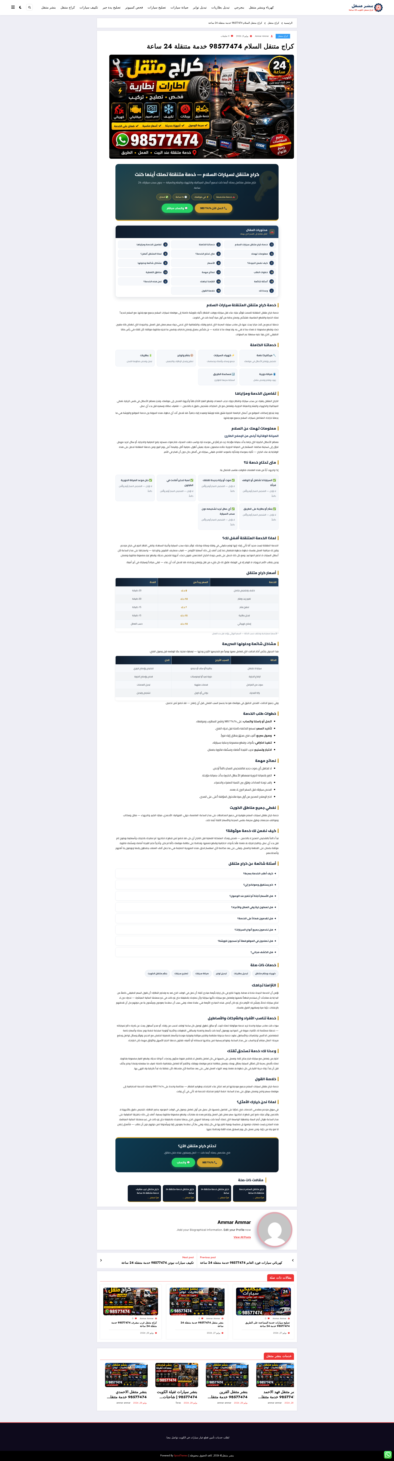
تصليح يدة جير (112, 7)
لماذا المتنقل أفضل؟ (153, 254)
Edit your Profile (234, 1229)
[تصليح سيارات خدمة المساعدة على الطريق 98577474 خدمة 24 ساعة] (263, 1301)
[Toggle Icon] (13, 7)
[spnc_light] (20, 7)
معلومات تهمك (261, 254)
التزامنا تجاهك (210, 281)
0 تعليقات (225, 36)
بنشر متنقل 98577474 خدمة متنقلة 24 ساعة (202, 1324)
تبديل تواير (200, 7)
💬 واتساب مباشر (177, 208)
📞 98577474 (209, 1162)
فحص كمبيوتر (134, 7)
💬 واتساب (183, 1162)
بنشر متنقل (48, 7)
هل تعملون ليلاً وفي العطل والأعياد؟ (252, 907)
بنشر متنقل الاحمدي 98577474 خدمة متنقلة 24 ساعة (122, 1394)
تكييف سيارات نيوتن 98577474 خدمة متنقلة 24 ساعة (157, 1263)
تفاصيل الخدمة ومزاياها (151, 244)
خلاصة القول (211, 291)
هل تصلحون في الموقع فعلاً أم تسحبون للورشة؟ (245, 941)
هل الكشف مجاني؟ (262, 952)
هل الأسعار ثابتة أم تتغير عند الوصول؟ (251, 896)
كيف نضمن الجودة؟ (259, 263)
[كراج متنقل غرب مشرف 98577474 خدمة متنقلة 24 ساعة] (130, 1301)
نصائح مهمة (211, 272)
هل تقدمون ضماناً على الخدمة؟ (255, 918)
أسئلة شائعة (263, 281)
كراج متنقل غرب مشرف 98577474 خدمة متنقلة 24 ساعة (134, 1324)
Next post (188, 1257)
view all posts (242, 1237)
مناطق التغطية (156, 272)
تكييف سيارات (89, 7)
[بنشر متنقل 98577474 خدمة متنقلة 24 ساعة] (197, 1301)
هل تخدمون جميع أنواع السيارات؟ (254, 929)
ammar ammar (262, 36)
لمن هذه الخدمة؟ (154, 281)
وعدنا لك (265, 291)
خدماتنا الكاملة (209, 244)
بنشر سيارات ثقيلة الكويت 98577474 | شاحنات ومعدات (172, 1394)
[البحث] (29, 7)
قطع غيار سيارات (199, 1437)
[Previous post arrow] (293, 1260)
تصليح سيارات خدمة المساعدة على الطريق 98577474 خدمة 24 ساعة (267, 1324)
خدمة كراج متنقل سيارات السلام (253, 244)
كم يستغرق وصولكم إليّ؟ (258, 884)
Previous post (208, 1257)
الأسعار (213, 263)
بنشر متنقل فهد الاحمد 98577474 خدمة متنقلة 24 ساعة (274, 1394)
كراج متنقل (67, 7)
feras (173, 1402)
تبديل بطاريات (220, 7)
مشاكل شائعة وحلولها (152, 263)
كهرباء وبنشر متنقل (261, 7)
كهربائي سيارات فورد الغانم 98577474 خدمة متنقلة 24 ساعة (241, 1263)
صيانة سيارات (179, 7)
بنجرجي (239, 7)
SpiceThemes (181, 1455)
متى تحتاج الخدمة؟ (207, 254)
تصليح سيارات (157, 7)
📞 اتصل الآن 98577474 (213, 208)
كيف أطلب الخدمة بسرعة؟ (258, 873)
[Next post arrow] (101, 1260)
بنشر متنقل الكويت (157, 973)
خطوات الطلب (263, 272)
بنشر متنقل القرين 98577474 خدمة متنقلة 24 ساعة (223, 1394)
